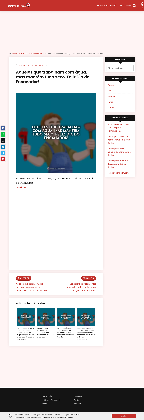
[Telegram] (3, 153)
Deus (110, 90)
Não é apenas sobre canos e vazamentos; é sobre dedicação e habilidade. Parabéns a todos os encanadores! (86, 333)
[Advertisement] (72, 34)
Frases (111, 85)
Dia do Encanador (26, 187)
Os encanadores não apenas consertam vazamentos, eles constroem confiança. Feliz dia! (66, 332)
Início (14, 53)
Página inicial (47, 396)
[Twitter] (3, 140)
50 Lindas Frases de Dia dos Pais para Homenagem (119, 127)
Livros (110, 102)
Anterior (25, 278)
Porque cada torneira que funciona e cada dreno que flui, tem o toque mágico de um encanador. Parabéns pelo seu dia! (25, 333)
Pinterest (77, 404)
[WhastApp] (3, 134)
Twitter (76, 400)
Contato (45, 404)
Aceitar (123, 416)
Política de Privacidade (51, 400)
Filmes (111, 107)
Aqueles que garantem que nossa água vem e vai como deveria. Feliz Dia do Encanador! (31, 287)
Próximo (87, 278)
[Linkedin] (3, 147)
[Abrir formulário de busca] (134, 5)
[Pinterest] (3, 159)
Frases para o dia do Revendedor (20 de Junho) (118, 164)
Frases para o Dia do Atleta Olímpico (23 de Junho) (119, 139)
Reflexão (112, 96)
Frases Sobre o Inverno (118, 173)
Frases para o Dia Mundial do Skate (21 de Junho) (119, 152)
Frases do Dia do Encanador (30, 53)
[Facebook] (3, 128)
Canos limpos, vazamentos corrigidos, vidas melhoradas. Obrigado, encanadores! (81, 287)
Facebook (78, 396)
